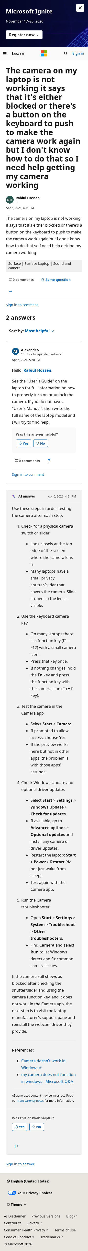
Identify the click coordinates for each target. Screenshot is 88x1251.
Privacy (33, 1223)
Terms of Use (65, 1230)
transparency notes (30, 1101)
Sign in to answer (20, 1164)
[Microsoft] (44, 53)
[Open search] (66, 53)
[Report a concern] (10, 291)
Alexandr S (30, 350)
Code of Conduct (17, 1237)
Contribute (13, 1223)
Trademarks (50, 1237)
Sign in (78, 53)
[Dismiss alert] (80, 8)
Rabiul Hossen (28, 198)
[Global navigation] (5, 53)
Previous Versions (46, 1216)
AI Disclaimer (15, 1216)
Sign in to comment (22, 304)
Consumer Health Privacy (24, 1230)
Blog (70, 1216)
